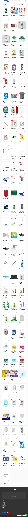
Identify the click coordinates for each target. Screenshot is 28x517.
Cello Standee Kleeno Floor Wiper (21, 226)
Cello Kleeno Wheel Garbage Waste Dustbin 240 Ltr (21, 212)
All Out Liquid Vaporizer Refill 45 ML (5, 101)
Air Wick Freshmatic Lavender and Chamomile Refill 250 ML (22, 73)
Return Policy (3, 503)
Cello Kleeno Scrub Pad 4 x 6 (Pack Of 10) (14, 198)
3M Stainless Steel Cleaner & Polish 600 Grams (13, 16)
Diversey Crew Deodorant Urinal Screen (6, 351)
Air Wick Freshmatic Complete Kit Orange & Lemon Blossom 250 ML (6, 73)
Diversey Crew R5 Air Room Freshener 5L (21, 364)
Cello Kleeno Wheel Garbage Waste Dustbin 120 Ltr (13, 212)
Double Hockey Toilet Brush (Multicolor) (13, 449)
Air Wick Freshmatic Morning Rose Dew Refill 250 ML (6, 87)
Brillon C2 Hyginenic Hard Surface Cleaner (14, 128)
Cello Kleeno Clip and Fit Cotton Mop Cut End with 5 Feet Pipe (22, 157)
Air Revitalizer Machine (21, 43)
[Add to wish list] (9, 7)
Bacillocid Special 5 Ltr (5, 114)
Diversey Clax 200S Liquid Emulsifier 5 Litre (22, 323)
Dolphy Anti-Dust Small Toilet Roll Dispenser (13, 435)
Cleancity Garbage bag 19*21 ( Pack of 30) (21, 240)
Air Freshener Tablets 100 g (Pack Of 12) (22, 16)
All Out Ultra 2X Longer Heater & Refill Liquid (13, 101)
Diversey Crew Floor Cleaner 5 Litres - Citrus (13, 351)
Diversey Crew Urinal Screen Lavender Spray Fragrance (13, 379)
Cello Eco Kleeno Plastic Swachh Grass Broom (14, 156)
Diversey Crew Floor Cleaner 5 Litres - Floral (21, 351)
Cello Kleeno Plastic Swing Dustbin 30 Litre (5, 198)
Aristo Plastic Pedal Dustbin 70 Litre (21, 101)
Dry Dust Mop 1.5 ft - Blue (22, 463)
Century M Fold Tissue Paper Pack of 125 (5, 240)
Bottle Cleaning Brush (5, 128)
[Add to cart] (8, 19)
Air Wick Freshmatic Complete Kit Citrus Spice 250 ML (14, 58)
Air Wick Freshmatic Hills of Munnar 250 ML (14, 72)
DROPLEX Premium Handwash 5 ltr (13, 463)
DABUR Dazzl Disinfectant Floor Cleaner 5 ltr (22, 282)
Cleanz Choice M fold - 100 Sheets (13, 254)
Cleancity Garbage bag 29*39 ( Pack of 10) (5, 254)
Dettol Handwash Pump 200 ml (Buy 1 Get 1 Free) (6, 309)
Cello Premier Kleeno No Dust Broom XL (14, 226)
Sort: (19, 4)
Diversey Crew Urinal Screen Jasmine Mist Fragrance (5, 379)
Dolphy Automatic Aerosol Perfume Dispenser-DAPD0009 (22, 435)
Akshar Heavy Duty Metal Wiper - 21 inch (22, 86)
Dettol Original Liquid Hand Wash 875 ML (6, 323)
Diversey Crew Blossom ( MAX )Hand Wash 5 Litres (22, 337)
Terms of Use (3, 504)
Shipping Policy (4, 505)
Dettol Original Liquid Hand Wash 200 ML (22, 309)
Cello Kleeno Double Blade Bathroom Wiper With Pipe (14, 170)
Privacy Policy (3, 502)
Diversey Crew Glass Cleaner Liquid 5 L (13, 364)
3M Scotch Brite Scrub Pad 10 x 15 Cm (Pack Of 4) (6, 16)
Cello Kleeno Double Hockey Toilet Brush (21, 170)
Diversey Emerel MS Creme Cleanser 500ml (21, 378)
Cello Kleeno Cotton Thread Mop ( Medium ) (5, 170)
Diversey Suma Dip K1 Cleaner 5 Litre (13, 407)
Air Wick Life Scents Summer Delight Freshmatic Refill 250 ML (14, 87)
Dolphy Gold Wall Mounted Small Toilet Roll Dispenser (6, 450)
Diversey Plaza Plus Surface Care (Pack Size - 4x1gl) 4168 (22, 393)
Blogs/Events (3, 506)
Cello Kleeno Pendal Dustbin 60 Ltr (21, 184)
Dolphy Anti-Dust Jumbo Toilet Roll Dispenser (22, 421)
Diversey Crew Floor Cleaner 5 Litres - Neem (5, 364)
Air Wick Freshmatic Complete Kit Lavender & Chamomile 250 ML (22, 58)
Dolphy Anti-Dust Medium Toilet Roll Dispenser (6, 435)
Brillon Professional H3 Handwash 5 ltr (5, 142)
